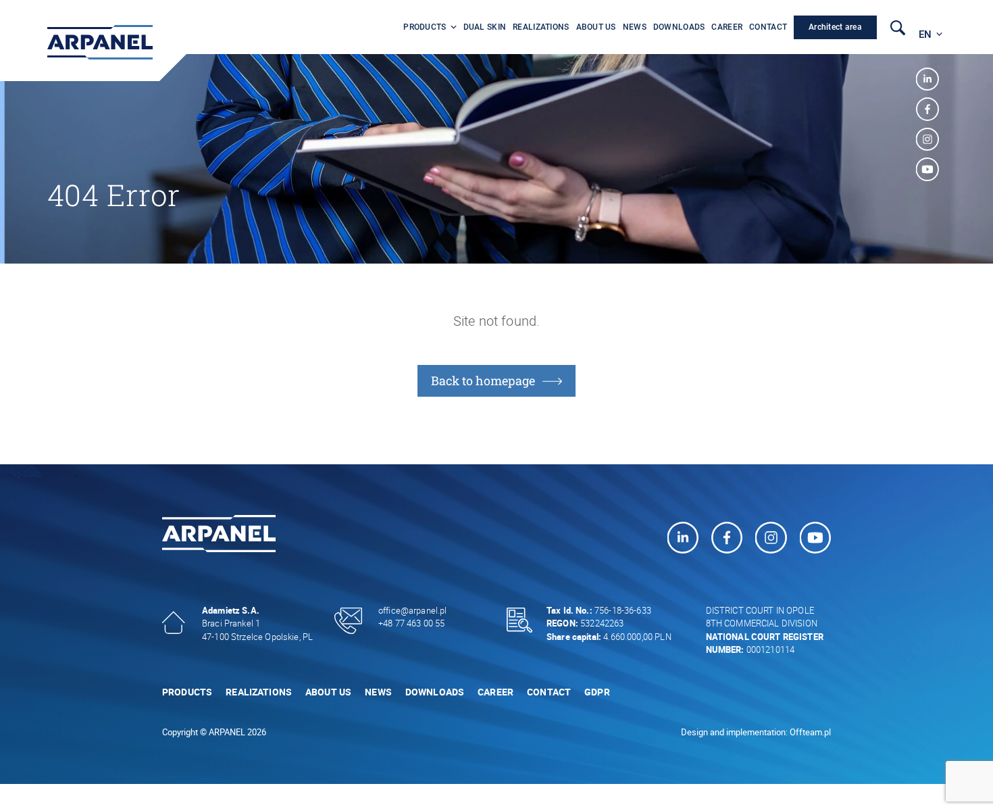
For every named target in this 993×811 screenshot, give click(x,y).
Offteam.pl (810, 732)
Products (424, 27)
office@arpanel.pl (412, 610)
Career (726, 27)
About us (596, 27)
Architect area (835, 27)
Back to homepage (483, 380)
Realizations (541, 27)
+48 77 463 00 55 (411, 623)
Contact (768, 27)
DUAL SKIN (485, 27)
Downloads (679, 27)
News (634, 27)
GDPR (597, 691)
